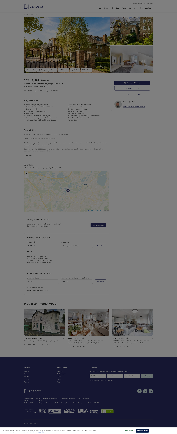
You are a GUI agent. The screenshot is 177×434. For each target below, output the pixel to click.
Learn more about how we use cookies (33, 432)
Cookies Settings (128, 430)
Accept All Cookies (142, 430)
